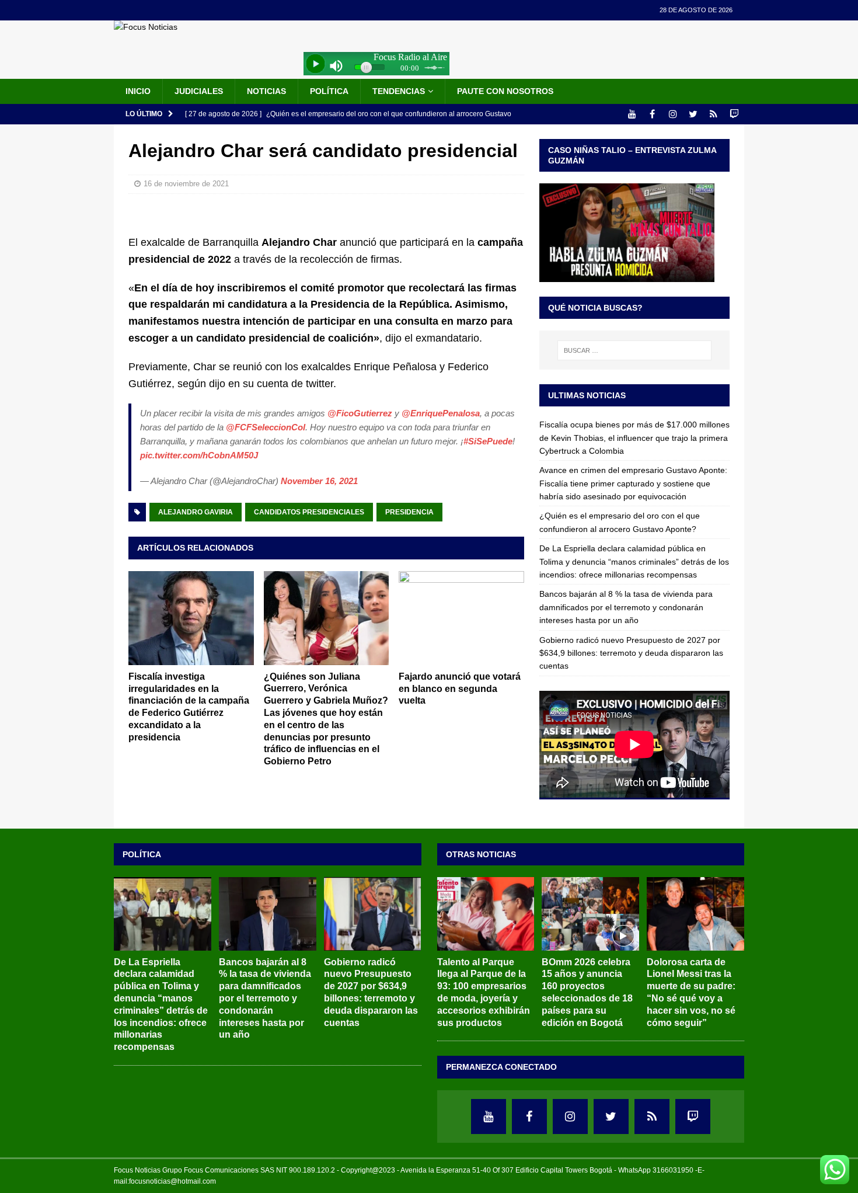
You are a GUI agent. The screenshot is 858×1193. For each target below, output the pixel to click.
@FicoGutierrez (359, 413)
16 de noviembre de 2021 (186, 183)
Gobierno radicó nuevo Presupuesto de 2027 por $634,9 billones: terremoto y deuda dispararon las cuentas (631, 653)
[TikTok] (713, 114)
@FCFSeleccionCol (265, 427)
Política (329, 91)
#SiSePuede (487, 441)
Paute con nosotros (505, 91)
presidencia (409, 512)
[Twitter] (693, 114)
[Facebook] (652, 114)
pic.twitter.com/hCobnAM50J (199, 455)
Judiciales (199, 91)
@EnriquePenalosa (441, 413)
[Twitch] (734, 114)
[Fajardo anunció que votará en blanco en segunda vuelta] (461, 618)
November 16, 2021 (319, 481)
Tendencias (398, 91)
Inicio (138, 91)
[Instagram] (672, 114)
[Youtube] (632, 114)
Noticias (266, 91)
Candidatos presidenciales (309, 512)
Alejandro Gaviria (195, 512)
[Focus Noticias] (145, 27)
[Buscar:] (634, 350)
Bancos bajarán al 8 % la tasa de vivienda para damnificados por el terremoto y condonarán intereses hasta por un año (626, 607)
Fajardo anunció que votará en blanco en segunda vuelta (460, 689)
